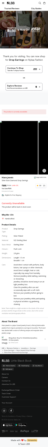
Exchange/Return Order (11, 390)
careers (5, 377)
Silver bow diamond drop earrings (16, 352)
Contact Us (6, 381)
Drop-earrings (9, 350)
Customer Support (9, 397)
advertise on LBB (8, 384)
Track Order (6, 393)
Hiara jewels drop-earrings (25, 350)
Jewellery (24, 348)
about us (5, 374)
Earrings (33, 348)
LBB (3, 348)
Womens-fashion (13, 348)
